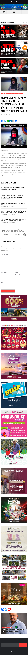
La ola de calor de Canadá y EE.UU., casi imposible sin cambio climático (15, 231)
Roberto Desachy (5, 206)
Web (2, 283)
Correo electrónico (18, 274)
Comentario (5, 254)
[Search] (24, 12)
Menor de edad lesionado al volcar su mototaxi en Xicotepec (13, 204)
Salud (11, 93)
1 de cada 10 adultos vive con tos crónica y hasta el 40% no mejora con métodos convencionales (13, 196)
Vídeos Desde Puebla (18, 93)
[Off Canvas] (3, 12)
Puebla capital (5, 93)
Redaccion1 (4, 191)
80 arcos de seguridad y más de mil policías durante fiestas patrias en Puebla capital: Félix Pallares (13, 212)
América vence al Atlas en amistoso (13, 235)
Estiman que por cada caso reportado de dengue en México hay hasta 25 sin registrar (13, 188)
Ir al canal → (25, 22)
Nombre (4, 273)
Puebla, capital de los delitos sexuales (13, 629)
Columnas (5, 627)
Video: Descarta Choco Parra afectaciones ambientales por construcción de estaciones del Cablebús (13, 219)
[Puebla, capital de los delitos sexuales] (14, 623)
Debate (10, 627)
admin (4, 114)
